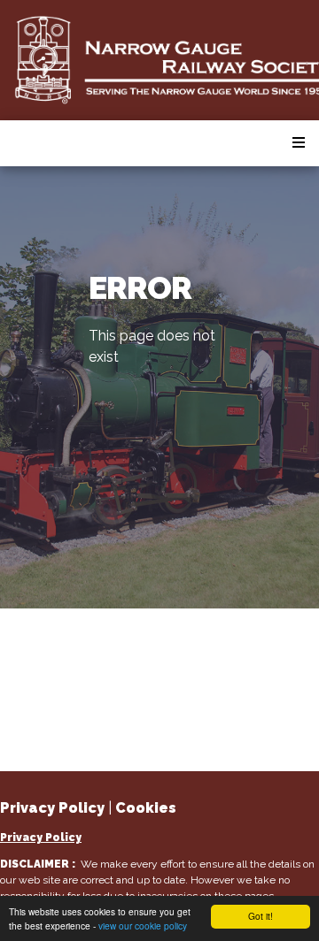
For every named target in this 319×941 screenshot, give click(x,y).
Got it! (260, 915)
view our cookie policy (142, 925)
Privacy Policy (41, 837)
